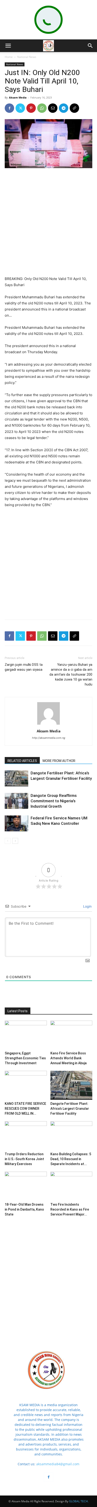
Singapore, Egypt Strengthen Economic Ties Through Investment (25, 1058)
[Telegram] (63, 108)
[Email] (52, 108)
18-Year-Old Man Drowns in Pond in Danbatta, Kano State (24, 1209)
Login (87, 906)
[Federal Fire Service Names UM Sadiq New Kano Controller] (16, 823)
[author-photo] (48, 725)
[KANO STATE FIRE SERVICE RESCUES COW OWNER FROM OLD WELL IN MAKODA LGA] (26, 1085)
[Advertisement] (48, 222)
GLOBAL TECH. (79, 1501)
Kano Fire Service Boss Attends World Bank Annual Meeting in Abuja (68, 1058)
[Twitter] (20, 108)
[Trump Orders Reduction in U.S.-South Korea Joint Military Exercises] (26, 1135)
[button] (8, 45)
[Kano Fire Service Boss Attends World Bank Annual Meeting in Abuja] (71, 1035)
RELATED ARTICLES (22, 761)
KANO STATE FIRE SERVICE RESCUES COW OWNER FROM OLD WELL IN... (25, 1108)
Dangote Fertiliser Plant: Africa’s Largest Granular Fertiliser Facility (69, 1108)
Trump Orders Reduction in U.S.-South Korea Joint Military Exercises (24, 1159)
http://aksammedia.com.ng (48, 737)
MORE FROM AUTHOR (59, 761)
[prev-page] (8, 841)
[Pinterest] (31, 108)
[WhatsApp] (42, 108)
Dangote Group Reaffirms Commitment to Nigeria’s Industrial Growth (54, 801)
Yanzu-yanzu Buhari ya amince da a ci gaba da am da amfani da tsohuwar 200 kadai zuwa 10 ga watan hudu (70, 674)
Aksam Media (18, 97)
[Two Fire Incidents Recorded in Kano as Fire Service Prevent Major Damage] (71, 1186)
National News (26, 57)
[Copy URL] (74, 108)
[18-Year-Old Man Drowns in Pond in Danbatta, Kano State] (26, 1186)
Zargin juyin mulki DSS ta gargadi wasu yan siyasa (24, 667)
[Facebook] (9, 108)
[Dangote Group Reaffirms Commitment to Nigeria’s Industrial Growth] (16, 801)
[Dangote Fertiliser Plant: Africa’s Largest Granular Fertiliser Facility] (16, 778)
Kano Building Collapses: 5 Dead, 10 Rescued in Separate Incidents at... (70, 1159)
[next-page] (15, 841)
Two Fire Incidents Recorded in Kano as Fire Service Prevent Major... (69, 1209)
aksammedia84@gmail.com (57, 1464)
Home (9, 57)
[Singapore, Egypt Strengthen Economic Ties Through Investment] (26, 1035)
